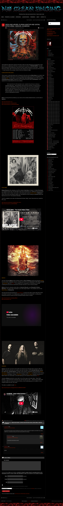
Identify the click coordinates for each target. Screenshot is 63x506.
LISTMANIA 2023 (51, 93)
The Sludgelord (50, 184)
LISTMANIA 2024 (51, 94)
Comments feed (51, 54)
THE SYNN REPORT (51, 145)
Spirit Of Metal (50, 182)
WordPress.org (50, 55)
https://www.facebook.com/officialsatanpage (10, 104)
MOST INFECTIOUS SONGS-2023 (54, 120)
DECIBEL (49, 167)
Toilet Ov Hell (50, 186)
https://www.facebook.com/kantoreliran (9, 103)
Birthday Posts (50, 64)
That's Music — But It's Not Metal (53, 142)
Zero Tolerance (20, 292)
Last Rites (50, 175)
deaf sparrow (50, 165)
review (13, 283)
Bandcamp (50, 160)
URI (6, 482)
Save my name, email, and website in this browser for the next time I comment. (15, 486)
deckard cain (9, 436)
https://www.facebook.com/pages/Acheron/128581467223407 (14, 387)
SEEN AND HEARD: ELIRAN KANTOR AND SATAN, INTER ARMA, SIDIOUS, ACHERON (22, 25)
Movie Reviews (50, 124)
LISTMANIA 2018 (51, 86)
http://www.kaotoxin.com (6, 299)
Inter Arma (38, 420)
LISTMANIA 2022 (51, 92)
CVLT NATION (50, 164)
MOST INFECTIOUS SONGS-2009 (54, 101)
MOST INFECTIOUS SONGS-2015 (54, 109)
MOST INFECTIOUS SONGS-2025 (54, 123)
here (38, 375)
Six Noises (50, 180)
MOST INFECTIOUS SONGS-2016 (54, 111)
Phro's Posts (50, 127)
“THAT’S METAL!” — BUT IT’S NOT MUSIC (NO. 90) (35, 497)
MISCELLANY (50, 98)
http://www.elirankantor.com (7, 101)
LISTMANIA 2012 (51, 78)
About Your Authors (51, 60)
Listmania (49, 77)
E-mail (6, 479)
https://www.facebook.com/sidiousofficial (9, 297)
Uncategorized (50, 146)
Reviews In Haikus (51, 132)
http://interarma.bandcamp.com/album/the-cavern (11, 202)
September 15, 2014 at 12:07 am (9, 447)
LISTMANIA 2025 (51, 96)
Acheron (31, 420)
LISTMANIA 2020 (51, 89)
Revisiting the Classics (52, 134)
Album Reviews (50, 62)
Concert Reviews (51, 67)
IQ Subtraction (50, 75)
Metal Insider (50, 178)
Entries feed (50, 53)
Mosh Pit (49, 100)
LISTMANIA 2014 (51, 81)
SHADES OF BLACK (51, 135)
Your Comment (6, 460)
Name (6, 476)
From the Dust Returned (52, 169)
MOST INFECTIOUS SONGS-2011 (54, 104)
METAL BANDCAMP (51, 176)
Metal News (50, 97)
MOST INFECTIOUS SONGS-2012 (54, 105)
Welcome (49, 149)
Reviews (49, 131)
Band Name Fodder (51, 63)
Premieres (50, 128)
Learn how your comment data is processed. (22, 493)
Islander (7, 420)
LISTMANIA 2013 (51, 79)
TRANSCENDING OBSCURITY (53, 187)
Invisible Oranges (51, 172)
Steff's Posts (50, 139)
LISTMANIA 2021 (51, 90)
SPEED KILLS (4, 497)
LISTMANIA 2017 (51, 85)
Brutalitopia (50, 163)
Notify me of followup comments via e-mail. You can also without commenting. (26, 488)
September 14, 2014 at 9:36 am (12, 437)
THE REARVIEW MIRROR (52, 143)
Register (49, 50)
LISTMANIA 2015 (51, 82)
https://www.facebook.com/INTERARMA (9, 203)
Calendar (49, 66)
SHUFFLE (50, 138)
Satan (41, 420)
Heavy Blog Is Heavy (51, 171)
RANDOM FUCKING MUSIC (53, 130)
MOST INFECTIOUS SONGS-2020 (54, 116)
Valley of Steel (50, 190)
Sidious (43, 420)
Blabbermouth (50, 161)
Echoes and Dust (51, 168)
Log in (49, 51)
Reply (42, 433)
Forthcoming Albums (51, 71)
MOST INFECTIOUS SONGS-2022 (54, 119)
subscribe (32, 488)
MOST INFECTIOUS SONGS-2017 (54, 112)
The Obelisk (50, 183)
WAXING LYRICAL (51, 147)
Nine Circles (50, 179)
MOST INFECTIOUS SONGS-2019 (54, 115)
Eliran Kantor (34, 420)
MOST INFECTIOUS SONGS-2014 (54, 108)
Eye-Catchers (50, 70)
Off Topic (49, 126)
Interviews (50, 74)
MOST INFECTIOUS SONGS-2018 (54, 113)
